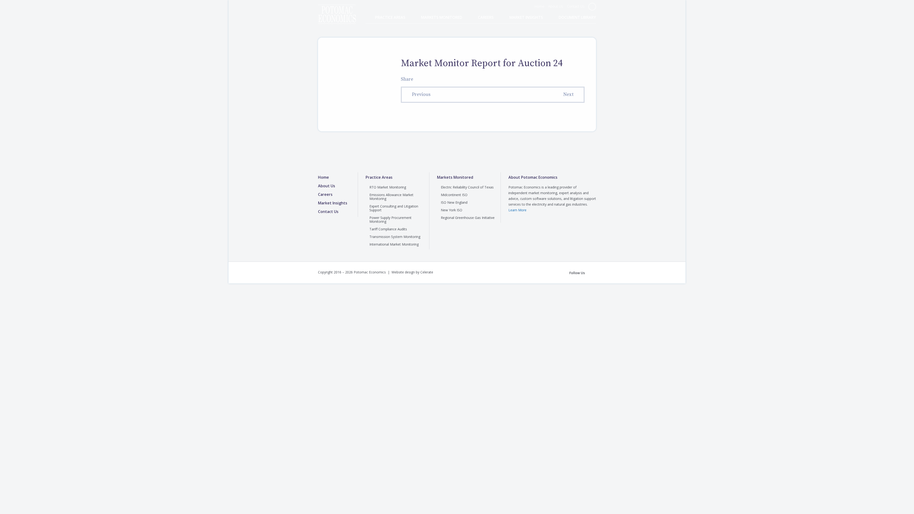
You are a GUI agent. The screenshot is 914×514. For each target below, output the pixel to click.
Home (539, 6)
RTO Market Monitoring (387, 187)
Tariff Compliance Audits (388, 229)
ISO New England (454, 202)
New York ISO (451, 210)
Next (568, 95)
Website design (403, 272)
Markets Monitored (441, 17)
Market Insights (526, 17)
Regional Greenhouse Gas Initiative (468, 217)
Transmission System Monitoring (394, 236)
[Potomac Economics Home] (337, 10)
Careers (486, 17)
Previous (421, 95)
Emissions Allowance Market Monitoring (391, 197)
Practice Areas (390, 17)
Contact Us (576, 6)
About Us (555, 6)
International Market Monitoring (394, 244)
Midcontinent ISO (454, 195)
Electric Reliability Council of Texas (467, 187)
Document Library (577, 17)
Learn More (517, 210)
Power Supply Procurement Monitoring (390, 219)
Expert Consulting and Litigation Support (393, 208)
